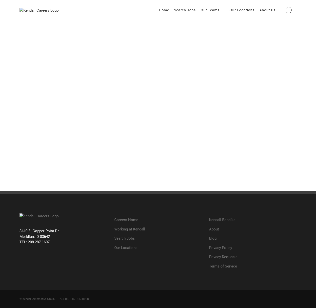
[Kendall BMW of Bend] (33, 108)
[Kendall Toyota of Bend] (229, 108)
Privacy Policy (220, 248)
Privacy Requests (223, 257)
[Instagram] (41, 261)
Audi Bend (229, 92)
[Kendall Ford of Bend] (227, 24)
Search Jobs (124, 238)
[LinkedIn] (50, 261)
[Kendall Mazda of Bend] (148, 24)
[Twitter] (32, 261)
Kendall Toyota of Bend (248, 121)
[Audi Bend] (218, 80)
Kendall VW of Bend (244, 64)
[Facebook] (22, 261)
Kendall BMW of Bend (52, 121)
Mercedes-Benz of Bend (153, 121)
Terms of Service (223, 266)
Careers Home (126, 220)
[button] (289, 10)
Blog (213, 238)
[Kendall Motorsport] (43, 24)
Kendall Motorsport (49, 36)
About (214, 229)
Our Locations (126, 248)
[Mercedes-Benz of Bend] (132, 108)
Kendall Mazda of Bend (151, 83)
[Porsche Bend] (27, 137)
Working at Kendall (129, 229)
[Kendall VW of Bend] (226, 52)
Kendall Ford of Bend (245, 36)
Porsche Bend (41, 149)
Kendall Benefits (222, 220)
